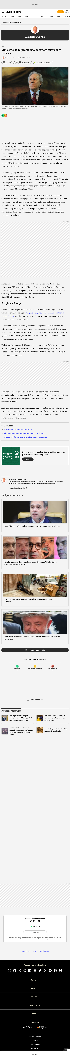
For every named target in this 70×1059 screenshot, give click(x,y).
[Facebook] (14, 970)
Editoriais (34, 16)
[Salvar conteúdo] (15, 62)
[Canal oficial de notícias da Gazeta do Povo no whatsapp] (9, 970)
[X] (19, 970)
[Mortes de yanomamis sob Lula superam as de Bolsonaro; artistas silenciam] (35, 622)
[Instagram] (24, 970)
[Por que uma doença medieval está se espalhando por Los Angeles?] (35, 585)
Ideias (58, 16)
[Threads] (45, 970)
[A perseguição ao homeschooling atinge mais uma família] (39, 730)
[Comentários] (4, 62)
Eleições (51, 16)
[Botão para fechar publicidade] (68, 1050)
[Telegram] (50, 970)
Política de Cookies (35, 1044)
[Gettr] (55, 970)
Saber (26, 16)
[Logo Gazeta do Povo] (13, 11)
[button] (35, 700)
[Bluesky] (60, 970)
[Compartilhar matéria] (10, 62)
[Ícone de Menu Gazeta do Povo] (2, 11)
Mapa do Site (35, 1048)
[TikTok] (40, 970)
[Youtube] (35, 970)
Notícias (4, 16)
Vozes (20, 16)
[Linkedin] (29, 970)
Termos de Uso (35, 1040)
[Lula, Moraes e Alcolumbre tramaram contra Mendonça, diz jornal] (35, 512)
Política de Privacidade (35, 1036)
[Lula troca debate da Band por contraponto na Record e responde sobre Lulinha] (39, 718)
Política (43, 16)
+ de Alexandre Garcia (17, 488)
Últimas (12, 16)
